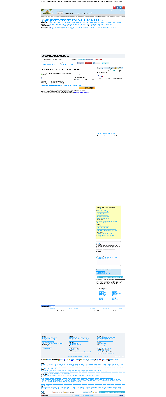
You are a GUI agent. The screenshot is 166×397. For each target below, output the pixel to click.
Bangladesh (63, 387)
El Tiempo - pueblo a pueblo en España (107, 257)
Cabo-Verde (91, 378)
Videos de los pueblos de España (104, 233)
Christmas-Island (95, 388)
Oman (90, 375)
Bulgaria (121, 364)
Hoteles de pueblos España (48, 338)
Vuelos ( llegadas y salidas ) (103, 350)
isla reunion (59, 381)
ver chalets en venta (94, 27)
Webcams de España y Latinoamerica (105, 222)
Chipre (48, 366)
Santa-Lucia (57, 373)
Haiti (124, 372)
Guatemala (98, 361)
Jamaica (46, 372)
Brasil (51, 370)
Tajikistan (88, 388)
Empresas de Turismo (74, 349)
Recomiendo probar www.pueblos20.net (105, 249)
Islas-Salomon (91, 384)
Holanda (87, 366)
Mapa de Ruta (108, 24)
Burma (101, 388)
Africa (120, 15)
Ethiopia (96, 379)
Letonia (72, 367)
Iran (65, 375)
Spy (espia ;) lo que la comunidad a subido (107, 221)
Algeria (69, 378)
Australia (43, 384)
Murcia (114, 298)
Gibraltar (109, 367)
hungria (92, 366)
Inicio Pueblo (52, 22)
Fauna (114, 22)
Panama (106, 361)
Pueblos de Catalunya (70, 64)
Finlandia (74, 366)
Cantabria (101, 293)
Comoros (114, 380)
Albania (95, 364)
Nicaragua (75, 361)
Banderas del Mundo (46, 348)
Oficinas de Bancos (73, 347)
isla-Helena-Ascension (50, 381)
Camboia (66, 388)
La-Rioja (114, 297)
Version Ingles (58, 392)
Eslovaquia (64, 366)
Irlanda (116, 364)
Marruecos (112, 379)
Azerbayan (99, 367)
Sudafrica (102, 378)
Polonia (59, 367)
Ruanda (78, 378)
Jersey (48, 368)
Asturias (101, 291)
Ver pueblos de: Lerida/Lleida (58, 82)
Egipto (68, 380)
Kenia (64, 380)
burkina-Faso (84, 378)
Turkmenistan (76, 388)
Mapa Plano (58, 24)
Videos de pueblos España (48, 341)
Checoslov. (43, 366)
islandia (104, 367)
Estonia (69, 366)
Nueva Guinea (49, 384)
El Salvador (113, 361)
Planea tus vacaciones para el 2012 (105, 353)
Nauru (123, 384)
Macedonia (77, 367)
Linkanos (100, 25)
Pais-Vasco (115, 299)
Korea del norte (113, 387)
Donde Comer (60, 22)
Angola (42, 378)
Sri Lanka (55, 388)
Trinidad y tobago (74, 372)
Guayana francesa (66, 370)
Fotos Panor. (57, 25)
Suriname (59, 370)
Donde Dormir (67, 22)
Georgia (48, 367)
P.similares (72, 25)
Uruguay (90, 361)
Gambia (92, 379)
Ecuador (61, 361)
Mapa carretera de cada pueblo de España (79, 338)
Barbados (57, 372)
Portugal (71, 364)
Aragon (114, 289)
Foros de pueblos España (48, 342)
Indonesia (60, 388)
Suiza (86, 364)
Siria (83, 375)
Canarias (114, 292)
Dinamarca (58, 366)
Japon (42, 387)
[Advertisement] (83, 42)
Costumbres (108, 22)
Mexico (62, 359)
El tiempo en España (101, 213)
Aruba (73, 370)
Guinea (74, 378)
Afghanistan (94, 387)
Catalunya (114, 294)
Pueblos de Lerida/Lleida (58, 64)
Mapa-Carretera (78, 24)
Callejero (76, 16)
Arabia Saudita (47, 375)
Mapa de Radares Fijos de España (105, 341)
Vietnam (43, 388)
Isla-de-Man (115, 367)
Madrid (101, 298)
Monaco (61, 364)
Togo (63, 379)
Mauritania (43, 380)
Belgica (104, 364)
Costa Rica (116, 359)
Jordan (62, 375)
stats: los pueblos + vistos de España (105, 338)
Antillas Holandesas (64, 372)
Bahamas (51, 372)
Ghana (107, 379)
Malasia (119, 387)
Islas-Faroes (43, 368)
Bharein (72, 375)
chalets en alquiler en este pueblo (108, 27)
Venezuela (84, 359)
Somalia (65, 378)
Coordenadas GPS (68, 29)
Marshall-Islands (77, 384)
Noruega (66, 364)
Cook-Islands (118, 384)
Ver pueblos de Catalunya (57, 81)
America (85, 15)
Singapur (73, 387)
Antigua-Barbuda (83, 372)
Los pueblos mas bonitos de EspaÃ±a (52, 16)
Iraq (68, 375)
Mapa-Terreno (86, 24)
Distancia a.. (94, 24)
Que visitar (83, 22)
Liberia (42, 379)
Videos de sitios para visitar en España (106, 235)
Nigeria (60, 380)
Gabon (87, 379)
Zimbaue (83, 379)
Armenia (94, 367)
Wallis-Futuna (98, 384)
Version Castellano (70, 392)
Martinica (43, 373)
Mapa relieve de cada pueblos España (78, 337)
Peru (78, 359)
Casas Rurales (75, 22)
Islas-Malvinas (49, 373)
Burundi (102, 380)
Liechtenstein (50, 364)
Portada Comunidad (51, 308)
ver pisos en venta (75, 27)
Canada (46, 370)
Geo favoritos (89, 22)
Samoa (116, 388)
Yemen (66, 379)
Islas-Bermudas (91, 372)
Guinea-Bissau (91, 380)
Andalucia (101, 289)
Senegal (60, 378)
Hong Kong (47, 387)
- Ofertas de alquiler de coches (103, 273)
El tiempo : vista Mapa (74, 343)
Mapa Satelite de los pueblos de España (106, 229)
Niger (56, 380)
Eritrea (97, 380)
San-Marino (88, 367)
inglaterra (109, 364)
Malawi (72, 380)
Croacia (52, 366)
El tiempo (67, 16)
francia (78, 366)
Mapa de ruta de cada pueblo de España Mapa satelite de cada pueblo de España (78, 340)
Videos (51, 25)
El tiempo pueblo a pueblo (75, 344)
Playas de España (101, 208)
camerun (52, 378)
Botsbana (47, 378)
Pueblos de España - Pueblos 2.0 (47, 61)
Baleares (114, 291)
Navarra (101, 299)
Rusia (68, 367)
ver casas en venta (56, 27)
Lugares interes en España (103, 218)
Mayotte (42, 381)
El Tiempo (119, 22)
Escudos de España (46, 345)
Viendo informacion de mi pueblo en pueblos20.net (108, 246)
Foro (78, 25)
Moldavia (121, 367)
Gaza (86, 375)
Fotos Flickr (63, 25)
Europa (78, 15)
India (120, 388)
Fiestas (95, 22)
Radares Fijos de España (103, 212)
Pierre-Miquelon (89, 370)
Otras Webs (94, 25)
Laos (113, 388)
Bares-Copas (101, 22)
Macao (105, 388)
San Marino (81, 364)
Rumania (75, 364)
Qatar (42, 375)
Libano (76, 375)
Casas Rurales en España (103, 216)
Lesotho (97, 378)
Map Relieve (101, 24)
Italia (113, 364)
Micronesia (84, 384)
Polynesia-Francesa (58, 384)
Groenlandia (54, 367)
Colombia (73, 359)
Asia (92, 15)
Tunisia (65, 381)
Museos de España (101, 210)
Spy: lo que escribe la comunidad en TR (106, 337)
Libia (109, 380)
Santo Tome (78, 380)
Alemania (90, 364)
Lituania (56, 364)
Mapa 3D (51, 24)
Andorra (119, 366)
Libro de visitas (83, 25)
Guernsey (53, 368)
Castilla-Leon (102, 294)
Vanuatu (108, 384)
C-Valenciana (102, 292)
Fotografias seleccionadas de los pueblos (106, 236)
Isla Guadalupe (97, 370)
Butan (58, 387)
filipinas (99, 387)
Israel (80, 375)
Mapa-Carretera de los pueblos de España (107, 230)
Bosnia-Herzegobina (106, 366)
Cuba (97, 359)
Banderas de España (47, 347)
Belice (54, 370)
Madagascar (79, 381)
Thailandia (53, 387)
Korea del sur (105, 387)
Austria (99, 364)
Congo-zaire (102, 379)
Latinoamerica (71, 15)
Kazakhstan (43, 364)
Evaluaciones (106, 308)
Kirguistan (82, 388)
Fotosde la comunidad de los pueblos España (52, 343)
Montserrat (63, 373)
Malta (122, 366)
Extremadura (115, 295)
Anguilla (68, 373)
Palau (112, 384)
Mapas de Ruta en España (103, 226)
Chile (67, 359)
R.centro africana (51, 380)
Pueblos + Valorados (73, 308)
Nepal (70, 388)
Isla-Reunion (84, 380)
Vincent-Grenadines (80, 370)
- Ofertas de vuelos (100, 271)
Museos (96, 16)
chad (56, 378)
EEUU (42, 370)
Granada (98, 372)
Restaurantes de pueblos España (49, 337)
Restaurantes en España (102, 215)
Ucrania (114, 366)
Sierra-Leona (48, 379)
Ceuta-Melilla (102, 295)
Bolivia (110, 359)
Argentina (91, 359)
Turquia (64, 367)
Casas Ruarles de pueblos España (50, 339)
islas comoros (120, 380)
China (77, 387)
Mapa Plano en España (102, 227)
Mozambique (72, 379)
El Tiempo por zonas (103, 258)
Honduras (68, 361)
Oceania (99, 15)
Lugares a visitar (86, 16)
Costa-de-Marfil (109, 378)
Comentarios (92, 308)
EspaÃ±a (49, 359)
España (63, 15)
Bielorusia (43, 367)
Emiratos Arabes (56, 375)
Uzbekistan (87, 387)
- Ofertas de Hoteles (100, 272)
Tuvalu (104, 384)
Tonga (47, 385)
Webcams (54, 28)
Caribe (113, 15)
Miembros (120, 308)
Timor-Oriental (48, 388)
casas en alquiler (66, 27)
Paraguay (82, 361)
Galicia (101, 297)
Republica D (104, 359)
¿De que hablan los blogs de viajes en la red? (80, 352)
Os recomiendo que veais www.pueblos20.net (106, 245)
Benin (106, 380)
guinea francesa (71, 381)
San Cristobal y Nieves (117, 372)
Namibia (78, 379)
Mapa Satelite (70, 24)
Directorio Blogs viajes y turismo (104, 348)
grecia (82, 366)
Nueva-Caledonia (68, 384)
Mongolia (82, 387)
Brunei (93, 375)
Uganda (59, 379)
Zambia (118, 379)
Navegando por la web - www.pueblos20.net (106, 247)
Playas (100, 16)
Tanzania (54, 379)
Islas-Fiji (43, 385)
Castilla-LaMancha (116, 293)
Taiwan (68, 387)
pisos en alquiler (85, 27)
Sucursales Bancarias (118, 16)
